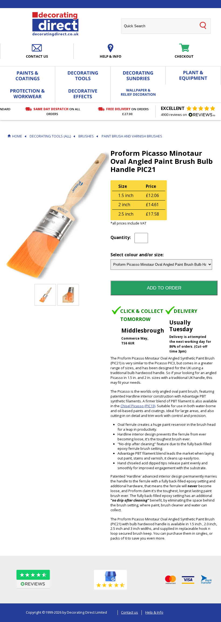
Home (17, 136)
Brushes (86, 136)
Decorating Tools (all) (50, 136)
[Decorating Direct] (55, 24)
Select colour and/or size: (137, 255)
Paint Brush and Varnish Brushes (132, 136)
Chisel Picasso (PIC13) (137, 405)
